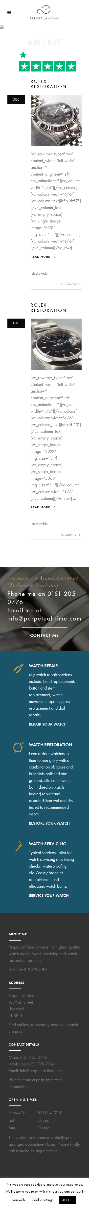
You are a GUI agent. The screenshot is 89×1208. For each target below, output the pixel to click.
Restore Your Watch (49, 823)
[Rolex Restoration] (56, 120)
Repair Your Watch (48, 724)
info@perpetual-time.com (44, 618)
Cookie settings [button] (42, 1199)
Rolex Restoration (49, 307)
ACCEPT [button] (67, 1200)
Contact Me (44, 635)
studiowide (40, 273)
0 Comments (71, 284)
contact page (34, 1080)
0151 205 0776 (33, 1057)
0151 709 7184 (41, 1064)
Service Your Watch (49, 895)
